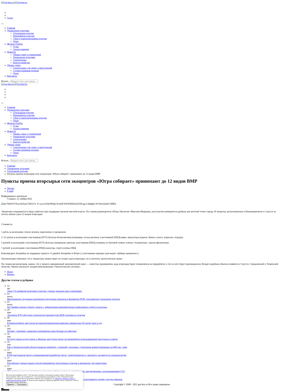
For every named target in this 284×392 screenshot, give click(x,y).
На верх (5, 389)
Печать (10, 188)
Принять (10, 384)
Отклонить (22, 384)
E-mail (10, 191)
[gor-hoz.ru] (14, 2)
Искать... (5, 81)
